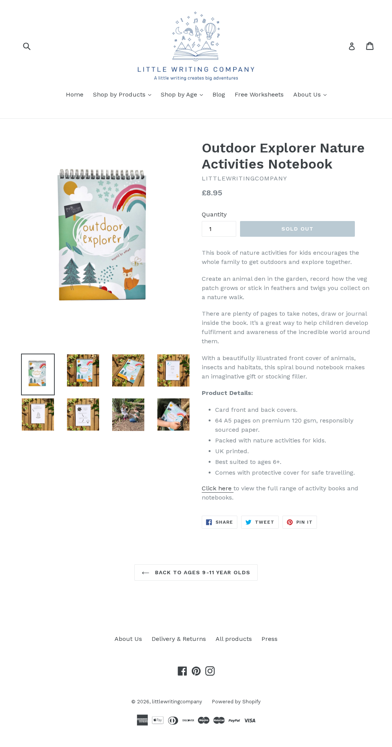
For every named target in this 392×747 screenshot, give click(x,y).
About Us (311, 94)
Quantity (214, 214)
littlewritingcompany (177, 701)
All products (234, 638)
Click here (218, 488)
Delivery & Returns (179, 638)
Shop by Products (124, 94)
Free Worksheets (259, 94)
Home (74, 94)
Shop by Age (184, 94)
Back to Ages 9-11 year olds (201, 572)
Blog (218, 94)
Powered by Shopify (236, 701)
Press (269, 638)
